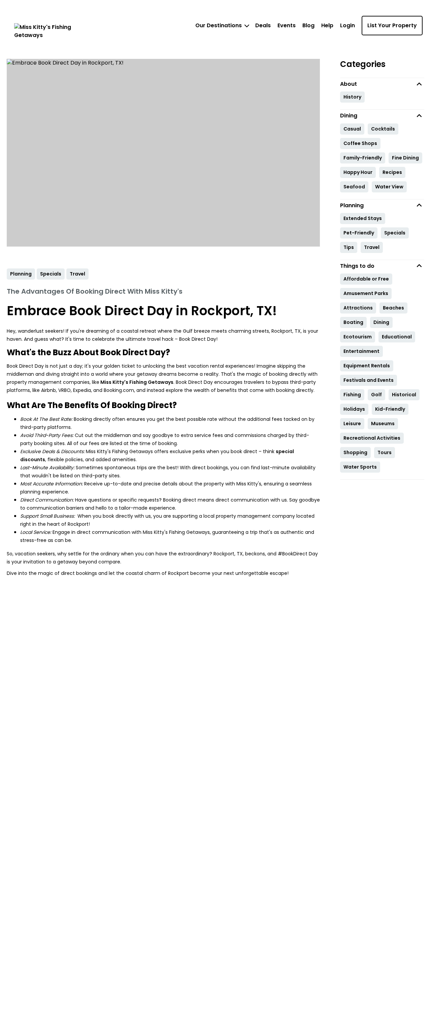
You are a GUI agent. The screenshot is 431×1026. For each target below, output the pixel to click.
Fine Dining (405, 157)
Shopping (355, 452)
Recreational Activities (371, 438)
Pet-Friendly (358, 232)
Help (327, 25)
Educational (397, 336)
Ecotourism (357, 336)
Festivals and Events (368, 380)
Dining (381, 322)
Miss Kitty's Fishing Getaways (136, 382)
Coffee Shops (360, 143)
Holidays (354, 409)
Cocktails (383, 128)
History (352, 97)
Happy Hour (357, 172)
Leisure (352, 423)
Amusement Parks (365, 293)
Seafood (354, 186)
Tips (348, 247)
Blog (308, 25)
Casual (352, 128)
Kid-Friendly (390, 409)
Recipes (392, 172)
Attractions (358, 307)
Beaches (393, 307)
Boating (353, 322)
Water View (389, 186)
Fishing (352, 394)
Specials (394, 232)
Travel (371, 247)
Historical (404, 394)
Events (286, 25)
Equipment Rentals (366, 365)
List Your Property (392, 25)
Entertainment (361, 351)
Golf (376, 394)
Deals (263, 25)
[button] (382, 84)
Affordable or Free (366, 279)
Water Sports (360, 467)
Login (347, 25)
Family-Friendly (362, 157)
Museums (383, 423)
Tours (384, 452)
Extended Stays (362, 218)
